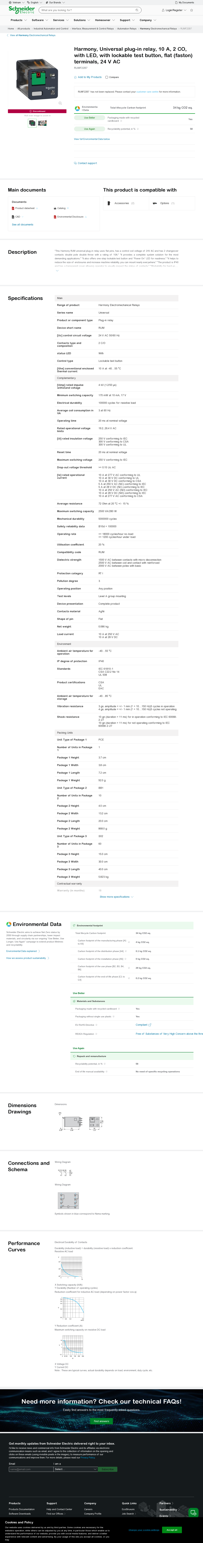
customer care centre (147, 91)
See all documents (22, 224)
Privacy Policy (88, 1457)
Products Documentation (22, 1509)
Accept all (172, 1530)
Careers (88, 1509)
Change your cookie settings (144, 1530)
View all (33, 35)
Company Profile (92, 1513)
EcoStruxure (128, 1509)
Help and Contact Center (59, 1509)
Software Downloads (20, 1513)
